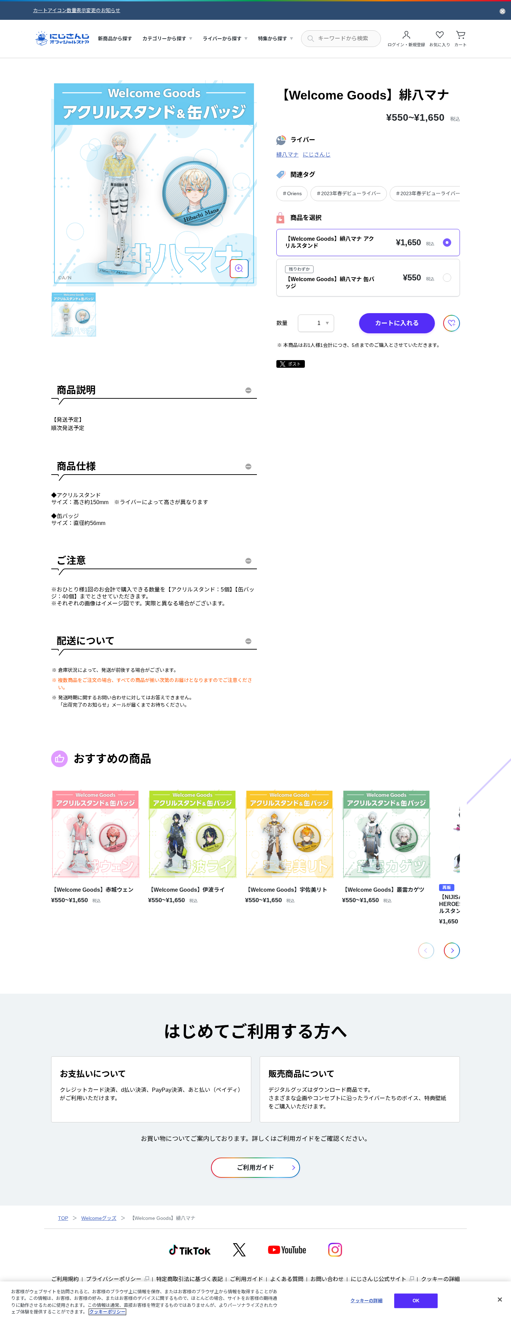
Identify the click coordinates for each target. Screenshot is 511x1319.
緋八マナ (287, 155)
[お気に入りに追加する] (451, 323)
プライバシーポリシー (113, 1279)
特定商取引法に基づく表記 (189, 1279)
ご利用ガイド (246, 1279)
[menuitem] (115, 39)
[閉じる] (500, 1299)
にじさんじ (317, 155)
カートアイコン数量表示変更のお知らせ (76, 10)
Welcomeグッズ (98, 1218)
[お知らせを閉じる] (502, 10)
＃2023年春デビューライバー (348, 193)
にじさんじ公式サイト (378, 1279)
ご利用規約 (65, 1279)
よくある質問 (286, 1279)
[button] (452, 951)
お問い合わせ (327, 1279)
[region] (255, 1300)
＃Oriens (292, 193)
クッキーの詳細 (440, 1279)
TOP (63, 1218)
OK (416, 1300)
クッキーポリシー (107, 1311)
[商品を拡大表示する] (239, 268)
